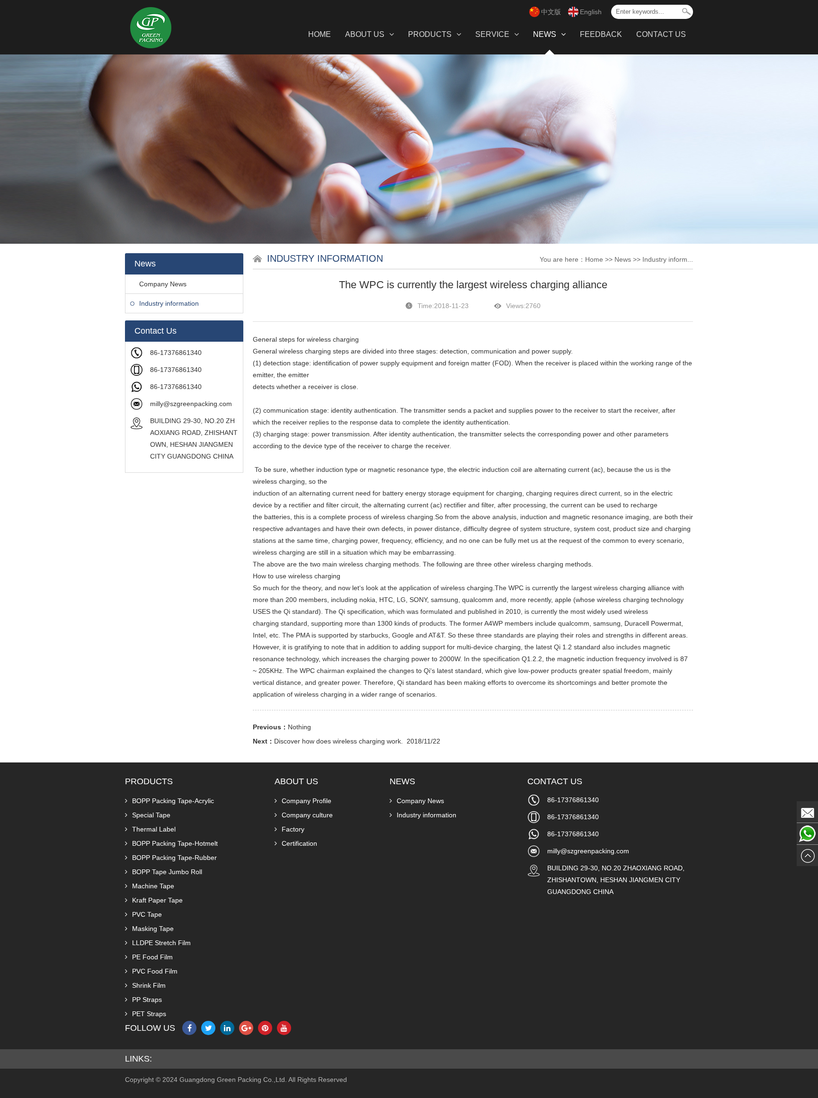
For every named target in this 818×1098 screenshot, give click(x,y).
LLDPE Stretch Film (161, 943)
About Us (364, 34)
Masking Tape (153, 928)
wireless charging (333, 339)
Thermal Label (154, 829)
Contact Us (661, 34)
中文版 (551, 12)
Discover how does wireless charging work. (338, 741)
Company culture (307, 815)
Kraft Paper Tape (157, 900)
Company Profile (306, 801)
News (544, 34)
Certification (299, 843)
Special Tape (151, 815)
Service (492, 34)
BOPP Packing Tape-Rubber (174, 857)
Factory (293, 829)
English (591, 12)
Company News (163, 284)
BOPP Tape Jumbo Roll (167, 872)
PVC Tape (147, 914)
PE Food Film (152, 957)
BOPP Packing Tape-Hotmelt (175, 843)
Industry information (169, 303)
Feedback (601, 34)
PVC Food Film (155, 971)
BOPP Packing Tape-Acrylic (173, 801)
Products (430, 34)
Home (319, 34)
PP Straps (147, 999)
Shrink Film (149, 985)
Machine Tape (153, 886)
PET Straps (149, 1014)
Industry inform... (667, 259)
